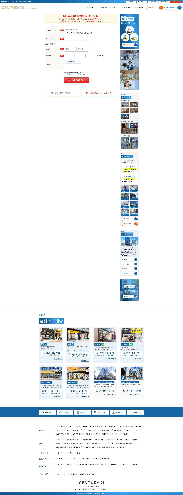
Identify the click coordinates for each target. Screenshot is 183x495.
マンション (123, 426)
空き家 (58, 443)
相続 (126, 440)
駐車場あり (76, 430)
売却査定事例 (99, 440)
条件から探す (118, 430)
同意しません (82, 74)
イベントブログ (61, 468)
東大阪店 (93, 426)
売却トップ (60, 440)
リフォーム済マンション (91, 430)
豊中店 (85, 426)
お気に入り (101, 412)
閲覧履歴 (66, 412)
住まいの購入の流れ (63, 434)
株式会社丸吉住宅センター (89, 474)
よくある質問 (124, 434)
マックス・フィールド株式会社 (66, 474)
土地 (131, 426)
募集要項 (134, 464)
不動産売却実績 (86, 440)
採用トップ (60, 464)
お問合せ (96, 459)
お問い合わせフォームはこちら (101, 93)
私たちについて (72, 464)
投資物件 (139, 426)
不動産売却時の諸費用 (125, 443)
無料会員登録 (60, 426)
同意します (71, 74)
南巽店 (77, 426)
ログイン (175, 1)
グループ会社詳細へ (108, 394)
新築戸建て (102, 426)
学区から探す (106, 430)
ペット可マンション (63, 430)
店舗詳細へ (57, 358)
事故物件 (134, 440)
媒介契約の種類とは (105, 447)
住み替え (120, 440)
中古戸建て (113, 426)
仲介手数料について (89, 447)
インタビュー (124, 464)
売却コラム (110, 440)
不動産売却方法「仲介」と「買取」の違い (101, 443)
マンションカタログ (132, 430)
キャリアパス (103, 464)
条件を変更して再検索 (62, 93)
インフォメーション (71, 459)
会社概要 (59, 459)
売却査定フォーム (72, 440)
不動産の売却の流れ (77, 443)
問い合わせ (137, 412)
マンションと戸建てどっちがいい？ (105, 434)
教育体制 (93, 464)
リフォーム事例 (75, 453)
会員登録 (119, 412)
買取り (66, 443)
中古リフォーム (61, 453)
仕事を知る (83, 464)
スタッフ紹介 (85, 459)
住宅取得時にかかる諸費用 (81, 434)
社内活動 (114, 464)
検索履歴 (83, 412)
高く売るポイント (62, 447)
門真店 (70, 426)
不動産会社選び (120, 447)
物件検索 (48, 412)
